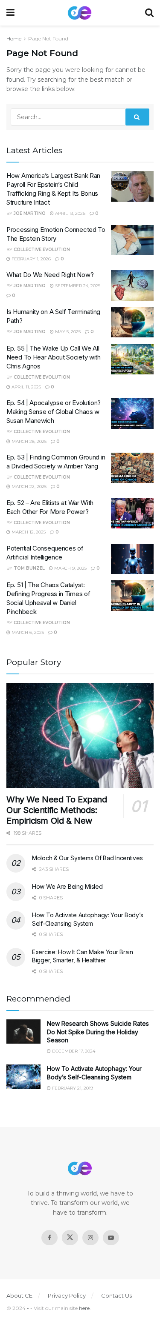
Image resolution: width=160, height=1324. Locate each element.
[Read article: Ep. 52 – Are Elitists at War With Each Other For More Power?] (132, 513)
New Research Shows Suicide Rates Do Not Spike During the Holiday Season (98, 1032)
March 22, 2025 (28, 486)
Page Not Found (48, 38)
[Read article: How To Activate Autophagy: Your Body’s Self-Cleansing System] (23, 1076)
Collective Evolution (42, 249)
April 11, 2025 (25, 387)
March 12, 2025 (28, 532)
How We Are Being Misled (67, 886)
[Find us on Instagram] (90, 1237)
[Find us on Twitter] (70, 1237)
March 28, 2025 (28, 441)
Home (13, 38)
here (84, 1308)
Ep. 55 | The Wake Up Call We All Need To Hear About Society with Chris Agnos (53, 357)
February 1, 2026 (30, 259)
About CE (19, 1295)
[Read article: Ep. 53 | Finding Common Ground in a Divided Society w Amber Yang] (132, 468)
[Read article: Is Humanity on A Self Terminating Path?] (132, 322)
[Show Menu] (10, 13)
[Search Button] (149, 13)
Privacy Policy (67, 1295)
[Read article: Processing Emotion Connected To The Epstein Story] (132, 240)
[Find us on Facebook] (49, 1237)
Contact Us (116, 1295)
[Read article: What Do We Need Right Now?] (132, 285)
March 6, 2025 (27, 632)
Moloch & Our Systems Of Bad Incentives (87, 858)
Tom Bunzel (29, 568)
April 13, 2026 (69, 213)
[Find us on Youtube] (111, 1237)
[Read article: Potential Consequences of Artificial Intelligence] (132, 559)
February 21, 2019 (72, 1088)
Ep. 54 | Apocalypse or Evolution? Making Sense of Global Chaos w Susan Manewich (53, 412)
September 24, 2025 (77, 285)
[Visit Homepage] (80, 13)
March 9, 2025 (70, 568)
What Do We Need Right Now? (49, 275)
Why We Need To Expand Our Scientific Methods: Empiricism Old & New (56, 810)
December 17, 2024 (73, 1051)
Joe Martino (30, 213)
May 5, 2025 (67, 331)
